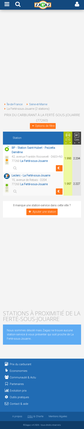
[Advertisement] (42, 56)
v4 (32, 425)
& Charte (35, 416)
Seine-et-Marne (38, 104)
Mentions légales (58, 416)
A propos (17, 416)
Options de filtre (45, 126)
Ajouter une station (44, 211)
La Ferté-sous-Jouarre (34, 161)
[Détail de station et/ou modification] (14, 168)
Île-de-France (14, 104)
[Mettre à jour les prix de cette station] (59, 168)
